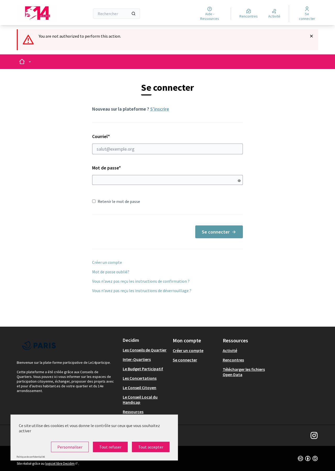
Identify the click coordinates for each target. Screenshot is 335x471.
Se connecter (216, 232)
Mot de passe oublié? (110, 271)
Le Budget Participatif (143, 368)
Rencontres (233, 359)
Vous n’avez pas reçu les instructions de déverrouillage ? (141, 290)
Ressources (133, 411)
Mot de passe (106, 168)
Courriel (119, 136)
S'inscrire (159, 109)
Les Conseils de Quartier (144, 350)
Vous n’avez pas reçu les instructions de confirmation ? (140, 281)
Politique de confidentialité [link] (30, 456)
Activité (230, 350)
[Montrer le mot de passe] (239, 180)
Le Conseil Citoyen (139, 387)
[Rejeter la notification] (311, 36)
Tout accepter (150, 447)
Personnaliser (69, 447)
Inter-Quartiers (137, 359)
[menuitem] (146, 350)
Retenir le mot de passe (119, 201)
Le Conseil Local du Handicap (140, 399)
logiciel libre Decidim (61, 463)
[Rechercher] (133, 14)
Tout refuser (110, 447)
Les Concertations (140, 378)
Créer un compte (107, 262)
